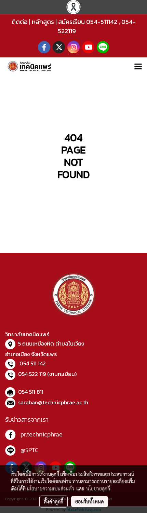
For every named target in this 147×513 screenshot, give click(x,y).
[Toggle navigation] (138, 67)
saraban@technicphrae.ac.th (53, 402)
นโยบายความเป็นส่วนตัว (50, 488)
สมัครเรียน (71, 21)
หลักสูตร (43, 21)
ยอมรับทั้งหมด (89, 501)
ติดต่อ (20, 21)
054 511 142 (32, 363)
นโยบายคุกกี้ (98, 488)
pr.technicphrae (42, 434)
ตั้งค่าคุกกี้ (53, 501)
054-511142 (101, 21)
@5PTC (30, 450)
